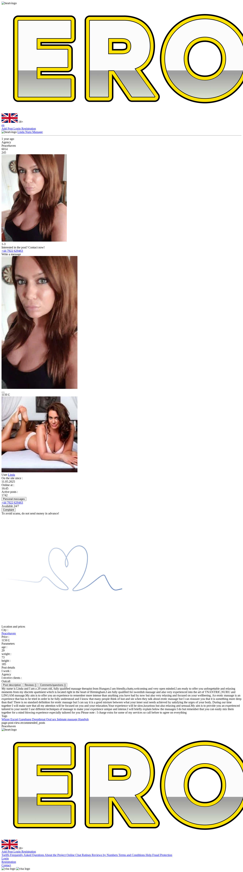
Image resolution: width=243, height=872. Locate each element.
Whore (6, 719)
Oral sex (51, 719)
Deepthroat (39, 719)
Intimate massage (67, 719)
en (3, 125)
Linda (11, 474)
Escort (14, 719)
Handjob (83, 719)
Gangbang (25, 719)
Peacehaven (9, 633)
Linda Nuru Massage (30, 132)
